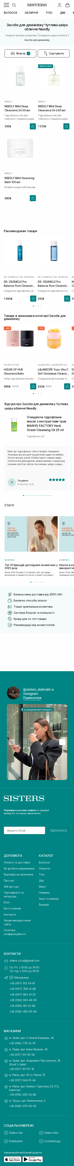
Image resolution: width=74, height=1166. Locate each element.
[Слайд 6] (35, 495)
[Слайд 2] (25, 495)
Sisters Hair (16, 1132)
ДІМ (62, 12)
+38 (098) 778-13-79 (22, 1043)
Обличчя (44, 868)
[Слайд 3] (28, 495)
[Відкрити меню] (6, 5)
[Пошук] (14, 5)
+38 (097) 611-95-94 (22, 1054)
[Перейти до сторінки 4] (40, 306)
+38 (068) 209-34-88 (22, 1094)
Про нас (9, 880)
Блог (7, 902)
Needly (8, 101)
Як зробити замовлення (19, 868)
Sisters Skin (51, 1132)
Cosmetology (52, 1141)
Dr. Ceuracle (11, 277)
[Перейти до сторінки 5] (40, 582)
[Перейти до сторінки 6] (43, 582)
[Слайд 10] (45, 495)
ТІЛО (49, 12)
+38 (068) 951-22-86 (22, 1005)
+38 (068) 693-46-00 (23, 1000)
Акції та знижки (49, 898)
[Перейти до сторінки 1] (33, 306)
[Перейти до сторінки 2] (35, 306)
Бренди (44, 904)
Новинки (44, 892)
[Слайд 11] (48, 495)
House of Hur (11, 365)
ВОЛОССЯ (10, 12)
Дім (41, 880)
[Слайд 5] (33, 495)
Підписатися (32, 698)
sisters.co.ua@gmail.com (24, 960)
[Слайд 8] (40, 495)
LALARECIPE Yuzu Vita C (60, 365)
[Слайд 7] (38, 495)
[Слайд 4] (30, 495)
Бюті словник (12, 908)
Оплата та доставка (17, 862)
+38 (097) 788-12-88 (22, 988)
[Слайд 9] (43, 495)
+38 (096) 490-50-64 (23, 1011)
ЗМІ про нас (11, 886)
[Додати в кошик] (33, 126)
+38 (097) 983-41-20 (22, 994)
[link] (67, 5)
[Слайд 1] (23, 495)
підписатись (58, 830)
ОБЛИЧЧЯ (31, 12)
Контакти (10, 914)
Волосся (44, 862)
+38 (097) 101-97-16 (21, 1069)
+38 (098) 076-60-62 (22, 1106)
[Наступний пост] (62, 742)
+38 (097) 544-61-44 (22, 1080)
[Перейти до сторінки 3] (38, 306)
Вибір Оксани (46, 66)
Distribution (16, 1141)
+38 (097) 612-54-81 (22, 983)
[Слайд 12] (50, 495)
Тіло (41, 874)
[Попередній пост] (12, 742)
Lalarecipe (43, 365)
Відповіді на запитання (18, 874)
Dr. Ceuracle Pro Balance (28, 277)
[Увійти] (59, 5)
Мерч (42, 886)
